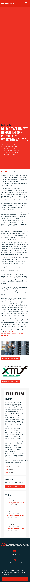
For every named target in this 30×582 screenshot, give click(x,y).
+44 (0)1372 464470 (15, 554)
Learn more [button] (6, 574)
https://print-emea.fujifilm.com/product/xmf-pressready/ (12, 333)
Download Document (14, 486)
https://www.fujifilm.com (15, 467)
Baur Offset (5, 172)
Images (10, 472)
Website (10, 469)
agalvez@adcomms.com (15, 528)
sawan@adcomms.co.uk (15, 515)
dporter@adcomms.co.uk (15, 503)
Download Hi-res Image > (10, 358)
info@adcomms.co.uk (15, 563)
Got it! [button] (15, 579)
